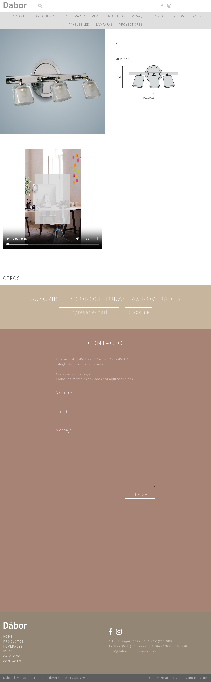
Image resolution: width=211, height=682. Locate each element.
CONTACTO (12, 661)
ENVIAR (140, 494)
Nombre (64, 392)
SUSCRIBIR (138, 312)
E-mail (62, 411)
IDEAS (8, 651)
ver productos (53, 81)
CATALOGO (12, 656)
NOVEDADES (13, 646)
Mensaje (64, 430)
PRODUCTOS (13, 641)
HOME (8, 636)
